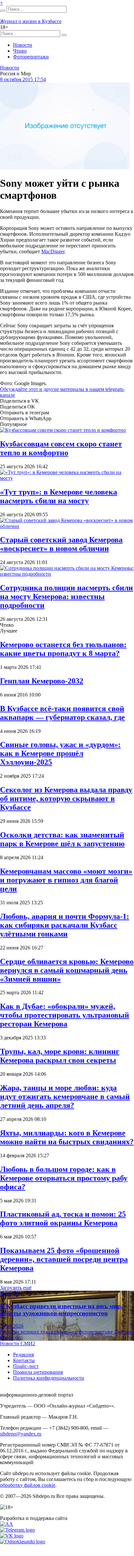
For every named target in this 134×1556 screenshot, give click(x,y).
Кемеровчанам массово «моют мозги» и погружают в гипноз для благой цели (66, 880)
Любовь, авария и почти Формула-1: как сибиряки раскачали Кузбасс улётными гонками (64, 925)
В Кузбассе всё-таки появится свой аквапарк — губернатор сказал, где (62, 713)
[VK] (11, 1535)
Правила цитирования (38, 1372)
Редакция (23, 1354)
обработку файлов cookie (27, 1485)
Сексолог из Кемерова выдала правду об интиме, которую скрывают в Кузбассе (66, 798)
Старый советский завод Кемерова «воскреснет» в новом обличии (61, 544)
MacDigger (52, 251)
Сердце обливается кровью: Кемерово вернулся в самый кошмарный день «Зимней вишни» (67, 970)
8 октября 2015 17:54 (23, 79)
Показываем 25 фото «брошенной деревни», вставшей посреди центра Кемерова (64, 1259)
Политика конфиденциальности (48, 1378)
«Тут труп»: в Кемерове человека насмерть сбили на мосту (58, 496)
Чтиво (20, 51)
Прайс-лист (26, 1366)
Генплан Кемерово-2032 (41, 681)
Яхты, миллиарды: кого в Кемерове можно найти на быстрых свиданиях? (67, 1137)
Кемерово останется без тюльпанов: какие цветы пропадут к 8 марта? (63, 649)
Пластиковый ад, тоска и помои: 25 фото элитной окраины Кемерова (63, 1218)
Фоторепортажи (31, 56)
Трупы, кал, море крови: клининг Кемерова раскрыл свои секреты (59, 1055)
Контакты (24, 1360)
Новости (22, 45)
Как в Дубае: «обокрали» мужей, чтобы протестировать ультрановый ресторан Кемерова (64, 1015)
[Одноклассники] (22, 1541)
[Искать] (2, 11)
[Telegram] (17, 1530)
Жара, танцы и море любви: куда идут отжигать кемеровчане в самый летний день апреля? (65, 1097)
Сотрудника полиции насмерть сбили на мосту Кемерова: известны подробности (66, 596)
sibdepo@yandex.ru (20, 1434)
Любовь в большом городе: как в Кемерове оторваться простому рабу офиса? (63, 1178)
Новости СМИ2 (17, 1343)
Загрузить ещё (16, 1287)
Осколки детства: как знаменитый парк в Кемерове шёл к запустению (62, 839)
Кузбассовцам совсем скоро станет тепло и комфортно (61, 448)
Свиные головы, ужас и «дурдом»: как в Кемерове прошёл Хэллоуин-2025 (60, 753)
